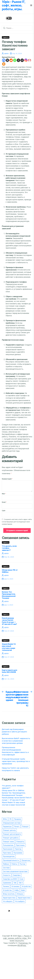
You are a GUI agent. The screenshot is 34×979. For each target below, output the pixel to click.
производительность (11, 860)
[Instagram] (25, 60)
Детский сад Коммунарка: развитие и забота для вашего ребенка (14, 731)
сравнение (7, 883)
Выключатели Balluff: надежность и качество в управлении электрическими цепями (16, 740)
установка (15, 886)
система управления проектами (15, 871)
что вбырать (7, 901)
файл (23, 890)
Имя (4, 494)
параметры (7, 826)
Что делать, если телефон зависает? (9, 548)
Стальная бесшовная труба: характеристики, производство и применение (16, 761)
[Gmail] (29, 60)
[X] (7, 60)
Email (4, 502)
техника (6, 886)
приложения (7, 849)
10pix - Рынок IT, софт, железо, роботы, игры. (13, 5)
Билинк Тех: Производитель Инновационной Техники (8, 595)
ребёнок (6, 864)
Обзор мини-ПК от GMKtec (13, 790)
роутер (22, 864)
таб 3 (21, 883)
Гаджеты (6, 37)
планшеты (20, 841)
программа (18, 853)
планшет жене (8, 841)
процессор (26, 860)
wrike (5, 819)
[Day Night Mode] (7, 18)
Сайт (3, 510)
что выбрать (20, 901)
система (6, 868)
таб (15, 883)
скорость (6, 875)
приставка (7, 853)
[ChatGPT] (22, 60)
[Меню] (31, 5)
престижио (20, 845)
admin (6, 53)
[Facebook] (3, 60)
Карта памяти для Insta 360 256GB (9, 671)
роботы (14, 864)
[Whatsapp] (14, 60)
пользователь (8, 845)
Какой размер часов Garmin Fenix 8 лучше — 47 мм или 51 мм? (9, 621)
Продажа (17, 819)
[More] (3, 64)
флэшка (20, 894)
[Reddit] (11, 60)
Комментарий (7, 479)
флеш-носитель (9, 894)
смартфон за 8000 (10, 879)
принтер (18, 849)
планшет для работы (11, 838)
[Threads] (18, 60)
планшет (25, 826)
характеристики (24, 898)
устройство (7, 890)
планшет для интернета (12, 834)
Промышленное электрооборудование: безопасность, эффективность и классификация (15, 751)
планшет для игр (9, 830)
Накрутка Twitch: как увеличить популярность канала (15, 769)
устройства (26, 886)
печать (16, 826)
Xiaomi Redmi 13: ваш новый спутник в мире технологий (9, 647)
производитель (9, 856)
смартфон (16, 875)
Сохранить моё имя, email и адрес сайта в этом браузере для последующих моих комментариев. (17, 521)
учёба (16, 890)
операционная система (12, 823)
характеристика (9, 898)
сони (21, 879)
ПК (10, 819)
